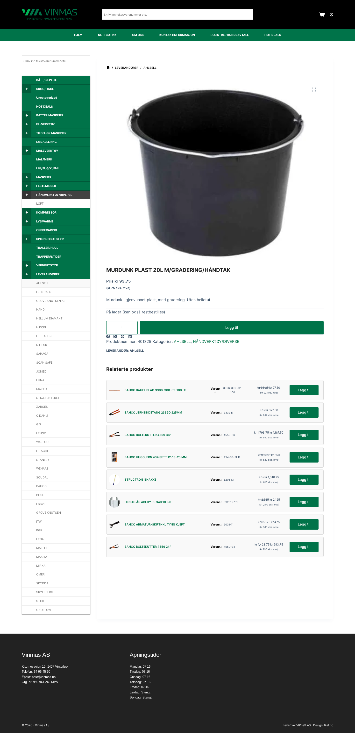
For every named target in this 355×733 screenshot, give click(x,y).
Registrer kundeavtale (230, 35)
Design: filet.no (323, 725)
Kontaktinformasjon (177, 35)
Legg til (231, 327)
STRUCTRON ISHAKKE (140, 479)
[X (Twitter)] (115, 336)
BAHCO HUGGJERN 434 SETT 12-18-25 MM (156, 457)
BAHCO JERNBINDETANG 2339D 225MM (153, 412)
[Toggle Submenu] (26, 89)
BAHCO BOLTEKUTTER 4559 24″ (148, 546)
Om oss (138, 35)
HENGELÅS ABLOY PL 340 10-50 (148, 502)
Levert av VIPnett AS (297, 725)
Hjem (78, 35)
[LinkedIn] (130, 336)
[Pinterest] (122, 336)
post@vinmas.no (44, 677)
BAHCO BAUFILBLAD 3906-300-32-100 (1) (155, 390)
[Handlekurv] (322, 15)
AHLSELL (182, 341)
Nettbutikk (107, 35)
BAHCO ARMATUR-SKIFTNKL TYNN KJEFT (155, 524)
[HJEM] (108, 67)
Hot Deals (272, 35)
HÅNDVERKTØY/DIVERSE (216, 341)
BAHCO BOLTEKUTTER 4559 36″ (148, 435)
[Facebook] (108, 336)
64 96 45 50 (42, 671)
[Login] (331, 14)
